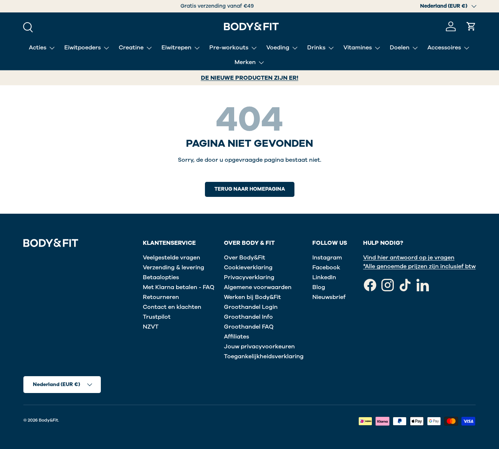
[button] (471, 26)
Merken (245, 62)
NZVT (151, 327)
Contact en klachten (172, 307)
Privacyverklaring (249, 277)
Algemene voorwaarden (258, 287)
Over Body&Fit (244, 258)
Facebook (326, 267)
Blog (318, 287)
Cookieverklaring (248, 267)
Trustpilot (157, 317)
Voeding (277, 48)
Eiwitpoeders (82, 48)
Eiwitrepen (176, 48)
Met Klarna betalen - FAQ (178, 287)
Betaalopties (161, 277)
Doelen (400, 48)
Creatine (131, 48)
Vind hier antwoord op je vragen (408, 258)
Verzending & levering (173, 267)
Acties (37, 48)
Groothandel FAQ (249, 327)
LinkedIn (324, 277)
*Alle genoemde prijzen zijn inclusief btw (419, 266)
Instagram (327, 258)
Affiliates (236, 337)
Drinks (316, 48)
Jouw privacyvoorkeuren (259, 347)
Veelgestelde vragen (171, 258)
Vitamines (357, 48)
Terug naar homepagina (249, 189)
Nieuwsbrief (329, 297)
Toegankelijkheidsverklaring (264, 356)
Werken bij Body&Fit (252, 297)
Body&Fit (48, 420)
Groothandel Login (251, 307)
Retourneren (161, 297)
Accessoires (444, 48)
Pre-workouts (228, 48)
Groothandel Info (248, 317)
